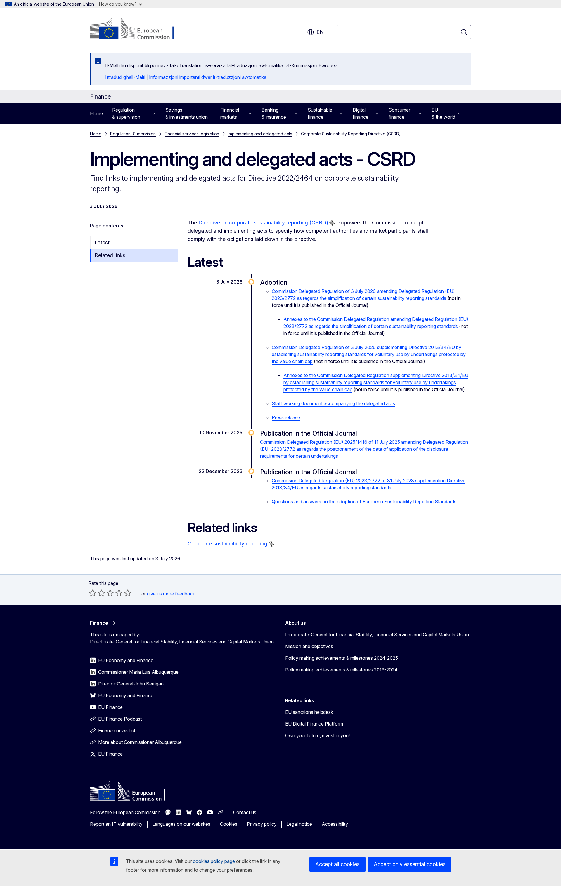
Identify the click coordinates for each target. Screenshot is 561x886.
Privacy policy (262, 824)
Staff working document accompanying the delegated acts (333, 403)
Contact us (244, 812)
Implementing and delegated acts (260, 133)
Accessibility (335, 824)
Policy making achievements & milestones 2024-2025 (341, 658)
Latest (102, 242)
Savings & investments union (186, 113)
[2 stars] (97, 593)
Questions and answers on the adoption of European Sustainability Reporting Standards (364, 502)
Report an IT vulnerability (116, 824)
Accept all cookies (337, 864)
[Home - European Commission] (137, 29)
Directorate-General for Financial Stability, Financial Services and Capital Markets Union (377, 635)
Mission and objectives (309, 646)
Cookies (228, 824)
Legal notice (299, 824)
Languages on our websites (181, 824)
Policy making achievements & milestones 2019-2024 (341, 670)
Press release (286, 417)
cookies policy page (214, 861)
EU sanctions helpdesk (309, 712)
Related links (110, 255)
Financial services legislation (192, 133)
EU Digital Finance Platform (314, 724)
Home (96, 113)
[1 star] (92, 593)
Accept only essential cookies (410, 864)
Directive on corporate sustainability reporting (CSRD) (263, 223)
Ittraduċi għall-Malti (125, 77)
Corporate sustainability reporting (227, 543)
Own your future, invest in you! (317, 735)
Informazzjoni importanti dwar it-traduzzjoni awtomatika (207, 77)
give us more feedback (171, 594)
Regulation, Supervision (133, 133)
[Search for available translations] (332, 223)
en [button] (320, 32)
